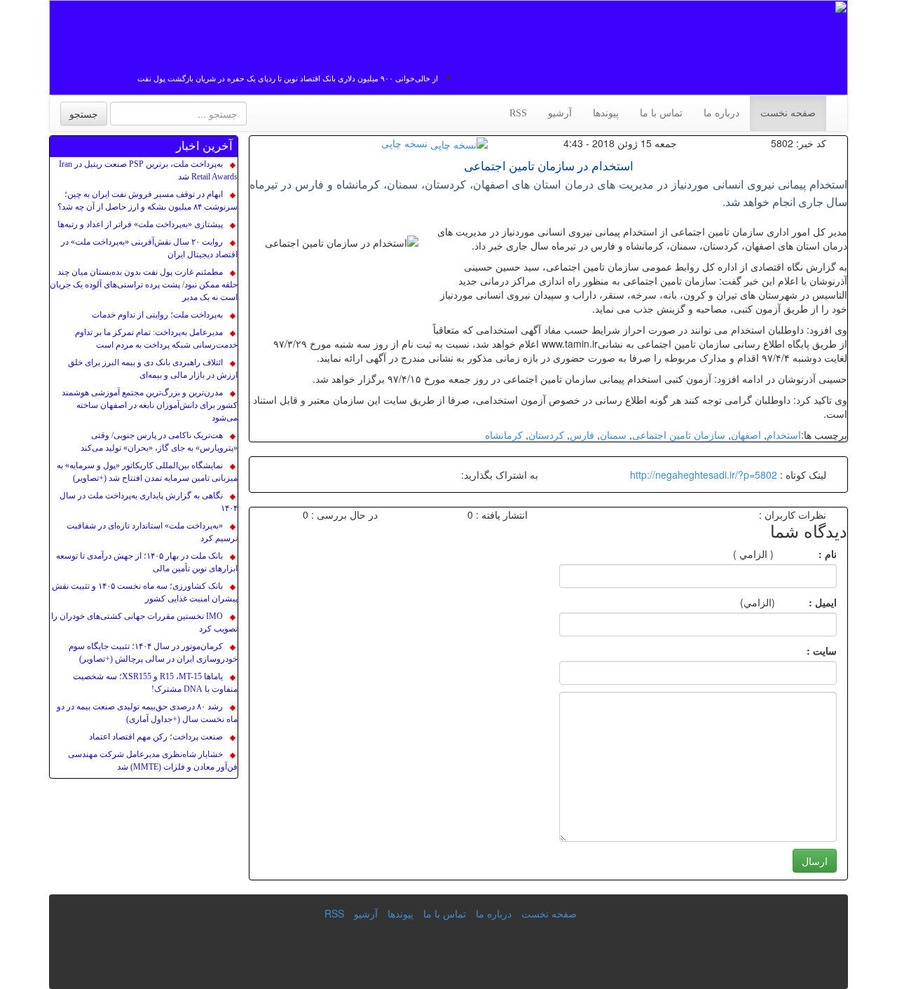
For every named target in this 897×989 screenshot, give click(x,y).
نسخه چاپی (404, 143)
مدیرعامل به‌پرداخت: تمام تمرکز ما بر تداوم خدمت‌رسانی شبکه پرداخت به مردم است (156, 338)
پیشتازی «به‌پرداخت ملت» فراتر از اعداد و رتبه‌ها (140, 224)
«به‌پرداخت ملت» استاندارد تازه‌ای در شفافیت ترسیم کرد (152, 532)
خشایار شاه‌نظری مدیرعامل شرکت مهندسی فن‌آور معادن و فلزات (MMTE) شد (153, 760)
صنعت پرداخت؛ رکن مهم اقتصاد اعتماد (156, 737)
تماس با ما (661, 113)
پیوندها (606, 113)
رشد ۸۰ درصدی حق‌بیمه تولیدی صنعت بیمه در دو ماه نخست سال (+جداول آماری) (147, 713)
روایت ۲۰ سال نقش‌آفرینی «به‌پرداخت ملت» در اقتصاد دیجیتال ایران (149, 248)
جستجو (83, 114)
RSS (518, 113)
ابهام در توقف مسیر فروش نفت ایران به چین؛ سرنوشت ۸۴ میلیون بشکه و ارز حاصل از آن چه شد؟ (147, 200)
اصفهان (746, 435)
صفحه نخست (788, 113)
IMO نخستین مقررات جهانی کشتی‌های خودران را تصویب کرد (144, 622)
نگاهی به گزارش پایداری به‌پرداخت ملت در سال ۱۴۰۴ (149, 502)
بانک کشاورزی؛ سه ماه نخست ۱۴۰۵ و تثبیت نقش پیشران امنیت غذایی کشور (145, 592)
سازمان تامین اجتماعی (678, 435)
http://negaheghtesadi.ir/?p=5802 (703, 475)
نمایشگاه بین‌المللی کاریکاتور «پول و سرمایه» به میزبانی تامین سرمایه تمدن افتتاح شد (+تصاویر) (147, 472)
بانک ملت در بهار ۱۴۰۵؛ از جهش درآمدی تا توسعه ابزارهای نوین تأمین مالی (147, 562)
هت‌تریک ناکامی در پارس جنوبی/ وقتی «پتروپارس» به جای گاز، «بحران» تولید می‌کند (159, 441)
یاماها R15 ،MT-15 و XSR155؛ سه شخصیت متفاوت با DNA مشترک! (155, 682)
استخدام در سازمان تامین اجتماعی (549, 166)
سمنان (613, 435)
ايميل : (806, 602)
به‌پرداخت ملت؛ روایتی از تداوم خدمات (157, 315)
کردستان (546, 435)
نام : (806, 554)
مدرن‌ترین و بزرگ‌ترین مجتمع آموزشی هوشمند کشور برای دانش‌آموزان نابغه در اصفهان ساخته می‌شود (150, 405)
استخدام (784, 435)
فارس (582, 435)
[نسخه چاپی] (459, 143)
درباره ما (721, 113)
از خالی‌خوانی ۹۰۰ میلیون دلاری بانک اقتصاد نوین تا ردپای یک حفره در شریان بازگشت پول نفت (287, 78)
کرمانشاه (504, 435)
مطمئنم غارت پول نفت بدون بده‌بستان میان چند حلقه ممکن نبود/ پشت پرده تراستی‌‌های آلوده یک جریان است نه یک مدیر (144, 284)
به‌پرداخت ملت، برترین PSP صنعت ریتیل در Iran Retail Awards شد (148, 170)
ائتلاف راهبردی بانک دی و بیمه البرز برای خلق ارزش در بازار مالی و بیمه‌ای (153, 368)
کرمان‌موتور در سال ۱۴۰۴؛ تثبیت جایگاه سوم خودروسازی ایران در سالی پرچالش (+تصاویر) (153, 652)
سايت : (806, 650)
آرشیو (560, 113)
